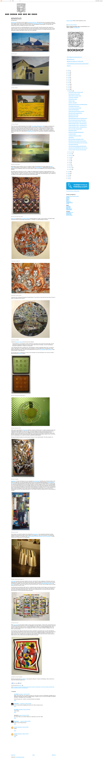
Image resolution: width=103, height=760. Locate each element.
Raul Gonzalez (35, 534)
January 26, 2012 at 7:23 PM (24, 715)
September (71, 155)
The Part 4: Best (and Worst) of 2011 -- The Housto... (78, 121)
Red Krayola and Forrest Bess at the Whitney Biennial (78, 104)
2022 (69, 70)
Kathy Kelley (68, 207)
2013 (69, 86)
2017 (69, 79)
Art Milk (67, 203)
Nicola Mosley (16, 687)
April (70, 164)
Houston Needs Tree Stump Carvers (75, 95)
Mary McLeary (13, 22)
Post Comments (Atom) (20, 757)
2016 (69, 80)
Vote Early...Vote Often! (73, 102)
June (70, 160)
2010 (69, 171)
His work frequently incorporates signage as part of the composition (39, 536)
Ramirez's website (19, 341)
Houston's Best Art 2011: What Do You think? (76, 111)
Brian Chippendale (42, 349)
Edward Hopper (30, 131)
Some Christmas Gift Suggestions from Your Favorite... (78, 142)
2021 (69, 72)
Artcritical (68, 199)
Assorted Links (71, 137)
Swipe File (69, 65)
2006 (69, 178)
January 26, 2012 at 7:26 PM (25, 721)
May (70, 162)
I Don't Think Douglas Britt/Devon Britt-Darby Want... (78, 146)
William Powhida (69, 208)
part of (36, 481)
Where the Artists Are (70, 59)
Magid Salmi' (20, 353)
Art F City (68, 198)
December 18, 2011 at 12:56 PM (24, 709)
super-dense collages (25, 218)
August (70, 157)
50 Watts (67, 197)
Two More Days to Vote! (73, 99)
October (70, 153)
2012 (69, 87)
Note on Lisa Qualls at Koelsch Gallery (75, 128)
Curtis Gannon (15, 624)
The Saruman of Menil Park (73, 144)
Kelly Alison (13, 481)
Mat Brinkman (49, 349)
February (70, 167)
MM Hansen (68, 206)
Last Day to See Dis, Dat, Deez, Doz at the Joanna (77, 149)
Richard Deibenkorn (38, 167)
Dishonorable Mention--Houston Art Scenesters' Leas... (78, 118)
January (70, 169)
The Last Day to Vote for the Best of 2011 (76, 92)
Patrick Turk (13, 218)
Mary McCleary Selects (16, 18)
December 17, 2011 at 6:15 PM (24, 694)
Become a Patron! (70, 20)
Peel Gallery (25, 430)
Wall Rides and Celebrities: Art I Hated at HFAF (75, 61)
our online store (76, 27)
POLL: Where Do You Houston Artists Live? (74, 57)
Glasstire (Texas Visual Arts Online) (72, 196)
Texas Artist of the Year (32, 22)
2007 (69, 176)
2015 (69, 82)
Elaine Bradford (69, 209)
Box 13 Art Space (69, 215)
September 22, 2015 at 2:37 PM (22, 727)
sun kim (15, 727)
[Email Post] (22, 685)
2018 (69, 77)
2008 (69, 175)
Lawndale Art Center (69, 212)
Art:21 (67, 200)
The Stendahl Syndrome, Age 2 (74, 106)
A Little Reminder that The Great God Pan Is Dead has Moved (77, 63)
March (70, 165)
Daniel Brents (40, 126)
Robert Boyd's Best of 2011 (73, 116)
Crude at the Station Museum (74, 109)
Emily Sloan (13, 581)
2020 (69, 73)
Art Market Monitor (69, 202)
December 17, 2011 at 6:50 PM (25, 703)
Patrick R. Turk (21, 687)
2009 (69, 173)
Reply (15, 700)
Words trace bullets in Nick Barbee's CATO (76, 139)
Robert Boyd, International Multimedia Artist (76, 132)
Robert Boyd (16, 703)
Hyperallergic (68, 201)
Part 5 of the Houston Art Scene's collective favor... (77, 120)
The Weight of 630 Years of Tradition (75, 135)
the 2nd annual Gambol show (38, 23)
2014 (69, 84)
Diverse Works (68, 213)
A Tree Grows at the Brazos (73, 97)
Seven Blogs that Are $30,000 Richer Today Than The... (78, 147)
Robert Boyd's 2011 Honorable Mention (75, 113)
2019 (69, 75)
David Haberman (23, 678)
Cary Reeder (34, 126)
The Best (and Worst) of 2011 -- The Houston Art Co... (78, 123)
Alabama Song (68, 214)
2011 (69, 89)
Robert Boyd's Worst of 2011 (73, 114)
